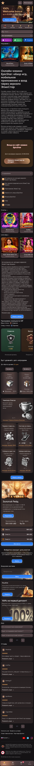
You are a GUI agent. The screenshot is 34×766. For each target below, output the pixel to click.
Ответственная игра (7, 733)
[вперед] (23, 640)
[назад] (11, 640)
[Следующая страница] (23, 726)
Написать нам (5, 731)
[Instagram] (31, 738)
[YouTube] (24, 738)
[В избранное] (16, 48)
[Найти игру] (3, 32)
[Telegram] (28, 738)
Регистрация (28, 2)
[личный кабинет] (20, 3)
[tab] (5, 26)
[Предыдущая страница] (11, 726)
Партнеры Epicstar (19, 733)
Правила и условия (15, 731)
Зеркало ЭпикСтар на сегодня (16, 161)
